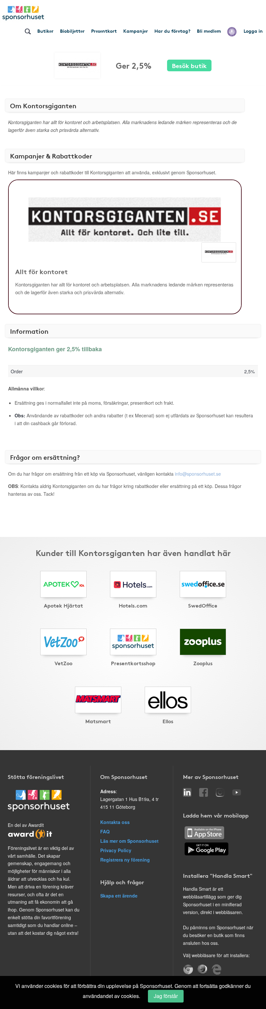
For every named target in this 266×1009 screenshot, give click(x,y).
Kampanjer (135, 31)
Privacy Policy (115, 850)
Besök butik (189, 65)
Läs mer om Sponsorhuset (129, 841)
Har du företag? (172, 31)
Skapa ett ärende (119, 895)
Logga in (253, 31)
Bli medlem (209, 31)
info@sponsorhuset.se (198, 473)
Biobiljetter (72, 31)
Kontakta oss (115, 822)
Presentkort (104, 31)
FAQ (105, 831)
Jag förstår (166, 996)
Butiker (45, 31)
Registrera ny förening (125, 859)
